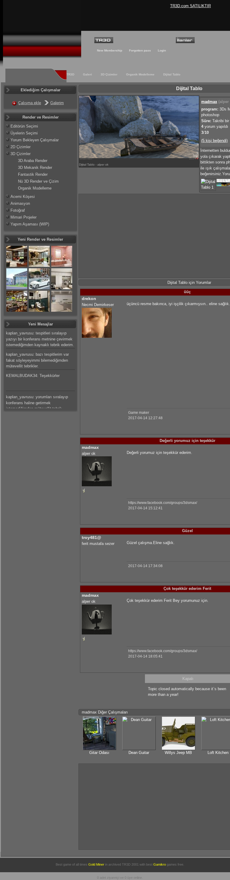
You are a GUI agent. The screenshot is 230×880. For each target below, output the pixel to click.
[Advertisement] (177, 353)
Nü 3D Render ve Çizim (38, 181)
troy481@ (91, 537)
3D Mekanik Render (35, 167)
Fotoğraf (17, 210)
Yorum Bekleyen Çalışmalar (34, 140)
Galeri (87, 74)
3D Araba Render (32, 160)
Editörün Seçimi (24, 126)
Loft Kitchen (218, 752)
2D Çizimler (20, 147)
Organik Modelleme (140, 74)
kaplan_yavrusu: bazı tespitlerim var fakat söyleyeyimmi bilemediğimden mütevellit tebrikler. (37, 360)
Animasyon (20, 203)
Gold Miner (96, 864)
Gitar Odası (99, 752)
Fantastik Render (33, 174)
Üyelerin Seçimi (24, 133)
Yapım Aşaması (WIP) (29, 224)
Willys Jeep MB (178, 752)
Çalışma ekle (29, 103)
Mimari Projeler (23, 217)
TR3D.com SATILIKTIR (190, 6)
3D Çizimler (109, 74)
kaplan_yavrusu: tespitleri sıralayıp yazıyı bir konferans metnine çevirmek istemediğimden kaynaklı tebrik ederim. (40, 339)
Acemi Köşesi (22, 196)
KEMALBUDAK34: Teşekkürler (33, 375)
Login (162, 50)
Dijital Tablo (171, 74)
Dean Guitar (138, 752)
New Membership (109, 50)
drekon (89, 298)
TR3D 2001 (130, 864)
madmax (209, 101)
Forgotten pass (140, 50)
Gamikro (159, 864)
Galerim (57, 103)
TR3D (70, 74)
